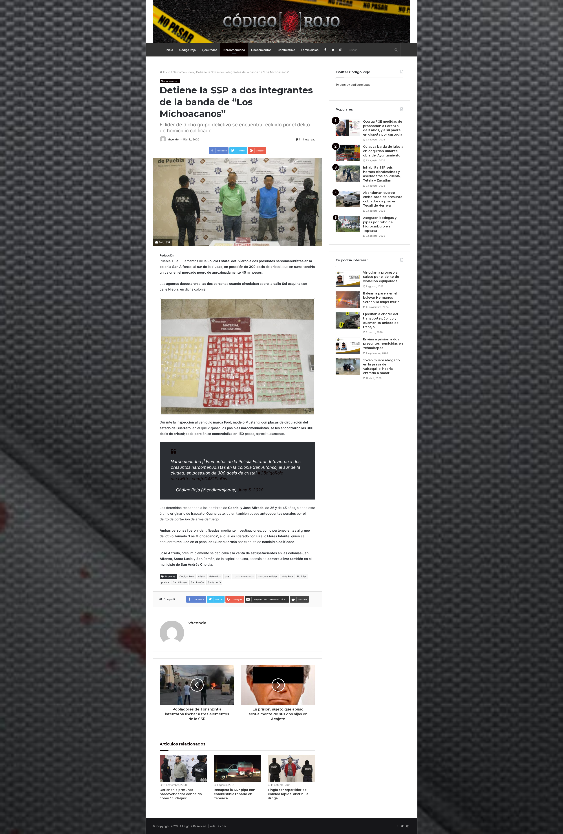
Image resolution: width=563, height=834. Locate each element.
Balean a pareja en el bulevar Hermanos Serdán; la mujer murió (381, 297)
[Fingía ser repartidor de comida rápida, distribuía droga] (291, 768)
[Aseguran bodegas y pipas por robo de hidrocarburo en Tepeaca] (348, 224)
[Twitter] (333, 49)
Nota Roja (287, 576)
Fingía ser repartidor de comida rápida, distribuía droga (288, 794)
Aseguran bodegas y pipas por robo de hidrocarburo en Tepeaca (380, 224)
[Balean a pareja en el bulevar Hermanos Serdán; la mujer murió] (348, 299)
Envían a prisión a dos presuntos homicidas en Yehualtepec (383, 343)
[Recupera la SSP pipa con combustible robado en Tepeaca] (237, 768)
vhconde (173, 139)
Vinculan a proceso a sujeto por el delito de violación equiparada (381, 277)
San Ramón (197, 582)
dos (227, 576)
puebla (165, 582)
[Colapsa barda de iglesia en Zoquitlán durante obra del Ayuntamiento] (348, 153)
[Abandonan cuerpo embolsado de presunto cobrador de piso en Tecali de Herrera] (348, 199)
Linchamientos (261, 50)
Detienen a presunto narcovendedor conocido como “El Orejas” (181, 794)
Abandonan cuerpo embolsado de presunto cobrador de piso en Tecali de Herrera (382, 199)
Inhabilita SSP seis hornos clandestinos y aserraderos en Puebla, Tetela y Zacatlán (381, 173)
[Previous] (169, 356)
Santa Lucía (214, 582)
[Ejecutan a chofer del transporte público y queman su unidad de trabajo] (348, 320)
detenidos (215, 576)
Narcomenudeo (234, 50)
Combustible (286, 50)
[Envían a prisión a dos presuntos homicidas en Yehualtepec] (348, 345)
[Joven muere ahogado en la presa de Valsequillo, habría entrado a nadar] (348, 366)
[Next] (306, 356)
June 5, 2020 (250, 489)
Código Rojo (187, 50)
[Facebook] (325, 49)
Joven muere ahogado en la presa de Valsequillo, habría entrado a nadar (381, 366)
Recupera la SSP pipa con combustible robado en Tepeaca (234, 794)
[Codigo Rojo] (281, 21)
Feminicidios (309, 50)
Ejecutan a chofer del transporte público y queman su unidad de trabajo (380, 320)
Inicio (169, 50)
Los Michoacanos (244, 576)
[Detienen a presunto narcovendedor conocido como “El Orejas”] (183, 768)
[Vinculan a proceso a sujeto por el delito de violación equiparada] (348, 279)
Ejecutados (209, 50)
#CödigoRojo (270, 473)
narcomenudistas (268, 576)
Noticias (302, 576)
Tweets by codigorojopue (353, 84)
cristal (201, 576)
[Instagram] (341, 49)
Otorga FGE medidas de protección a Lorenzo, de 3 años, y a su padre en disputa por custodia (382, 128)
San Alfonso (180, 582)
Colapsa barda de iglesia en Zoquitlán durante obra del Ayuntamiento (383, 151)
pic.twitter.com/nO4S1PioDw (199, 478)
